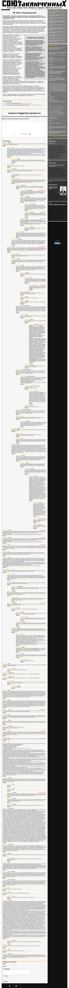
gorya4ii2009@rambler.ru (41, 324)
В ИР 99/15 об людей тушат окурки (14, 103)
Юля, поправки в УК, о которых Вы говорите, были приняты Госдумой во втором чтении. (39, 526)
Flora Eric (50, 130)
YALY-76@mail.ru (43, 518)
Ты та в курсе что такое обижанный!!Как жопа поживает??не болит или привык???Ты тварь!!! (35, 366)
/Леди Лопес (51, 68)
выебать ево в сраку (10, 789)
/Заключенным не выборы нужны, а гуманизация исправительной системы (57, 62)
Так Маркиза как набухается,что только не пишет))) (29, 297)
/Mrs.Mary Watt (51, 74)
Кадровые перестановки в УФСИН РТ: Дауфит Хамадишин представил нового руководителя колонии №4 (57, 22)
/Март (50, 13)
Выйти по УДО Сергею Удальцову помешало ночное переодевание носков (56, 15)
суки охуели (9, 785)
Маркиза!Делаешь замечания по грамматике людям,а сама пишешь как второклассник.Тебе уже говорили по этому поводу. (28, 435)
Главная (4, 9)
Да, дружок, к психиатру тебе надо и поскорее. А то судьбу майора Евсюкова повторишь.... (35, 228)
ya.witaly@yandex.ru (42, 792)
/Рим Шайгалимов (52, 133)
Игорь (50, 125)
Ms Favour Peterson (52, 104)
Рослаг (7, 9)
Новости (29, 103)
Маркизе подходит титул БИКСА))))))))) (27, 660)
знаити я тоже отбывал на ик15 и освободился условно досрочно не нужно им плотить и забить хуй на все (25, 805)
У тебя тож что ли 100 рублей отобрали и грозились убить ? (17, 669)
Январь (23, 103)
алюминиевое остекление (57, 136)
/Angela (50, 81)
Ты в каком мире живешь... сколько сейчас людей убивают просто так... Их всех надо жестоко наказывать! (21, 673)
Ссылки (57, 240)
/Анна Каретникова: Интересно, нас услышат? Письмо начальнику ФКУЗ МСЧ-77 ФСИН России (57, 55)
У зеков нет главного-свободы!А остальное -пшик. (15, 165)
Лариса (50, 51)
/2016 (51, 13)
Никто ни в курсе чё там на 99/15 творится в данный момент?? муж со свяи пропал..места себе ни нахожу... (13, 727)
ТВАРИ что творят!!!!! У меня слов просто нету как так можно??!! (14, 950)
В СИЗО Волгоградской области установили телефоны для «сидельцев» (56, 40)
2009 (26, 103)
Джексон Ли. (51, 56)
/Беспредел (54, 16)
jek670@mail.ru (43, 212)
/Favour (50, 102)
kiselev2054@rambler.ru (42, 190)
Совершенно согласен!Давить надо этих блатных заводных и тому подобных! (20, 897)
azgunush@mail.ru (42, 544)
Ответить (4, 145)
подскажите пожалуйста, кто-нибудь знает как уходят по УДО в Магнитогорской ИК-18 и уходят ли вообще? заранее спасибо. (24, 854)
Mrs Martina (51, 46)
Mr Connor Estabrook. (52, 70)
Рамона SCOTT (51, 75)
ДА (29, 134)
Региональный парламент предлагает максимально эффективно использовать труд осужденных (56, 29)
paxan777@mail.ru (42, 709)
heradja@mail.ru (43, 530)
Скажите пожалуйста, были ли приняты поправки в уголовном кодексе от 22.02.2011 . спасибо (40, 520)
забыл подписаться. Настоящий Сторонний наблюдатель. (31, 387)
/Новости (54, 13)
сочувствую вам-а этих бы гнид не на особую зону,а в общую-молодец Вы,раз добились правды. (23, 941)
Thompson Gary (51, 82)
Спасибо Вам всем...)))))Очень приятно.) (32, 406)
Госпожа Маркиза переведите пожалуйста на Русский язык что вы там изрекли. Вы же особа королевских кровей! (32, 293)
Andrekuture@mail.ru (42, 246)
